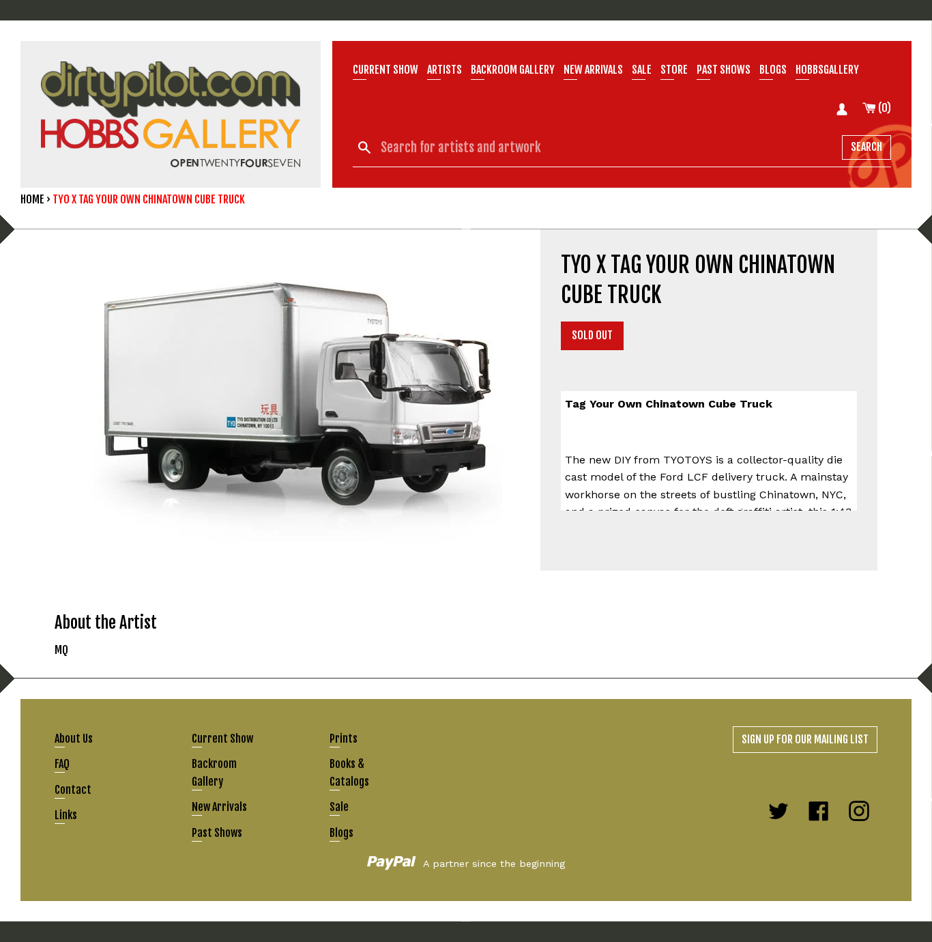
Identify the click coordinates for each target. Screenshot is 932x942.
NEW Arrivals (593, 69)
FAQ (62, 764)
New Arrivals (219, 807)
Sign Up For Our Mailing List (805, 739)
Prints (344, 738)
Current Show (385, 69)
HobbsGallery (827, 69)
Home (32, 199)
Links (66, 815)
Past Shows (724, 69)
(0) (883, 108)
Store (674, 69)
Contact (73, 790)
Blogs (773, 69)
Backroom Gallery (513, 69)
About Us (74, 738)
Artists (444, 69)
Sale (642, 69)
